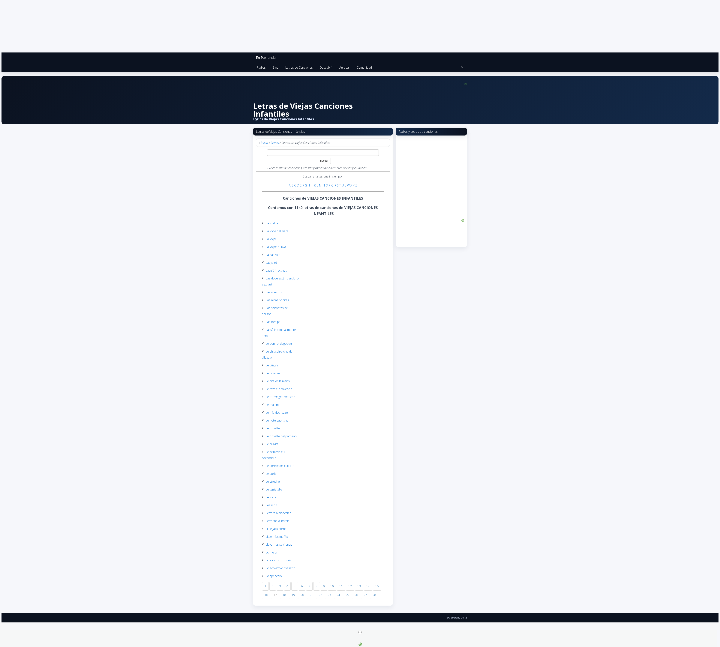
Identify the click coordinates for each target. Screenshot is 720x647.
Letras (275, 143)
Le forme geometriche (280, 397)
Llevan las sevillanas (279, 544)
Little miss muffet (277, 537)
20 (302, 595)
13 (359, 586)
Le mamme (273, 405)
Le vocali (271, 497)
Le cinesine (273, 373)
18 (284, 595)
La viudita (272, 223)
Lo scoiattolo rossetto (280, 568)
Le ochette (273, 428)
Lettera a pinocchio (278, 513)
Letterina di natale (278, 521)
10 (332, 586)
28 (374, 595)
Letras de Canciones (299, 67)
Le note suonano (277, 420)
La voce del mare (277, 231)
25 (347, 595)
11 (341, 586)
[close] (360, 632)
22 (320, 595)
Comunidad (364, 67)
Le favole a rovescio (279, 389)
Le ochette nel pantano (281, 436)
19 (293, 595)
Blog (275, 67)
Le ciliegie (272, 365)
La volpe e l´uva (276, 247)
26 (356, 595)
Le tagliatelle (274, 489)
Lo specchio (274, 576)
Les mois (272, 505)
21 (311, 595)
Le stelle (271, 474)
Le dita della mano (278, 381)
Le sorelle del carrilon (280, 466)
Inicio (264, 143)
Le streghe (273, 481)
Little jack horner (277, 529)
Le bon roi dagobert (279, 343)
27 (365, 595)
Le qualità (272, 444)
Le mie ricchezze (277, 412)
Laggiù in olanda (276, 270)
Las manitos (274, 292)
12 (350, 586)
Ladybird (271, 263)
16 (266, 595)
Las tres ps (273, 322)
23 (329, 595)
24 (338, 595)
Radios (261, 67)
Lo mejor (272, 552)
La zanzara (273, 255)
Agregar (344, 67)
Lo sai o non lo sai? (278, 560)
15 (377, 586)
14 (368, 586)
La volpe (271, 239)
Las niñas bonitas (277, 300)
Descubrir (326, 67)
